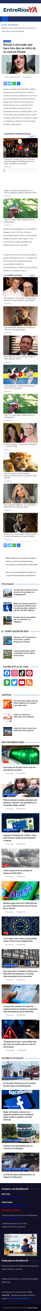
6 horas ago (9, 944)
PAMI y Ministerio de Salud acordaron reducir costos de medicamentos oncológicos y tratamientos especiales (21, 561)
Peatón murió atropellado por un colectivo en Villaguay (25, 619)
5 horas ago (9, 912)
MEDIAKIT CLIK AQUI (11, 1210)
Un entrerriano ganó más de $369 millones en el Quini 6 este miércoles (26, 703)
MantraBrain (33, 1308)
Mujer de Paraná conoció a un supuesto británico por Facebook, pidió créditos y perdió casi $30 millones (25, 606)
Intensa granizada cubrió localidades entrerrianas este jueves (24, 653)
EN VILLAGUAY (8, 1140)
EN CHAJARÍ (7, 1169)
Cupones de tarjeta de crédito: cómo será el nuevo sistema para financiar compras (20, 838)
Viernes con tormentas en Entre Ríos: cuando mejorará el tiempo (25, 639)
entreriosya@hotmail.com (19, 1298)
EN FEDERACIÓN (16, 1169)
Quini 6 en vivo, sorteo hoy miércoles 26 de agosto (25, 729)
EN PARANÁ (7, 41)
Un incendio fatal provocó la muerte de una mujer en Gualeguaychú (26, 592)
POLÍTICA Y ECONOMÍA (10, 794)
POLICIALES (20, 1077)
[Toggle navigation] (10, 18)
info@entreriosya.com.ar (13, 1197)
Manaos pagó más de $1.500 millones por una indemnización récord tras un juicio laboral (20, 906)
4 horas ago (9, 809)
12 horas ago (9, 1050)
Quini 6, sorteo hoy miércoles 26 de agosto (24, 715)
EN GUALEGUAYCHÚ (9, 1077)
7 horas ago (9, 980)
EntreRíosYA (27, 77)
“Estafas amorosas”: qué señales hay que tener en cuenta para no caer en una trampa (19, 1044)
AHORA (6, 762)
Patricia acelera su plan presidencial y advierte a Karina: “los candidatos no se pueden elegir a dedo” (20, 802)
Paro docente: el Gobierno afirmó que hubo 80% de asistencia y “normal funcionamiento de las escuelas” (20, 973)
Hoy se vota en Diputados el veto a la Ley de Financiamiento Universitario (20, 574)
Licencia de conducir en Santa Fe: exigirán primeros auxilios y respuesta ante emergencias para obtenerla (20, 1009)
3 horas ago (9, 773)
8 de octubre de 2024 (12, 77)
